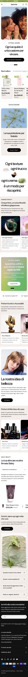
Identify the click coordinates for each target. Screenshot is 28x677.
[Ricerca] (23, 4)
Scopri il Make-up (14, 52)
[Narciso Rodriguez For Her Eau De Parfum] (19, 81)
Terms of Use (18, 623)
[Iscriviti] (25, 616)
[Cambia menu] (1, 4)
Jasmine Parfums (10, 671)
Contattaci (7, 529)
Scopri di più (14, 284)
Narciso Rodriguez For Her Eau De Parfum (19, 91)
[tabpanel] (14, 87)
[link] (6, 169)
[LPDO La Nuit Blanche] (7, 81)
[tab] (5, 71)
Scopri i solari (14, 150)
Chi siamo (7, 400)
